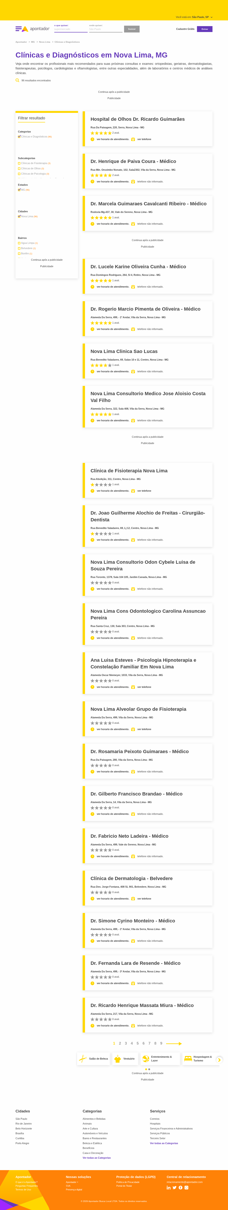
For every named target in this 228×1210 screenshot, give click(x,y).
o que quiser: (61, 25)
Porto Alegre (22, 1143)
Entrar (205, 29)
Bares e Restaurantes (95, 1138)
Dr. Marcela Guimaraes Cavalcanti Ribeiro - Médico (149, 203)
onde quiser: (96, 25)
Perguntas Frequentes (27, 1185)
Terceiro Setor (157, 1138)
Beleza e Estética (92, 1143)
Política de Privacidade (127, 1182)
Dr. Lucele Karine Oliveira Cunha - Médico (138, 266)
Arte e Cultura (90, 1128)
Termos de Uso (23, 1189)
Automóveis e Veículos (95, 1133)
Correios (154, 1119)
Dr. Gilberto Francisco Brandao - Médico (137, 794)
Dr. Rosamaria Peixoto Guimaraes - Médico (140, 751)
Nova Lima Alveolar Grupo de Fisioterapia (138, 709)
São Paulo (21, 1119)
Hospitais (155, 1123)
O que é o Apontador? (27, 1182)
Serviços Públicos (160, 1133)
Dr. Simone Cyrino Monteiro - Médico (133, 921)
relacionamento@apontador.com (185, 1182)
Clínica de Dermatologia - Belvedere (132, 878)
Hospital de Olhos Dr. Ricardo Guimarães (138, 119)
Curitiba (20, 1138)
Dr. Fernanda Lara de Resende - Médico (136, 963)
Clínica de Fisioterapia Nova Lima (129, 470)
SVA (68, 1185)
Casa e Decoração (93, 1153)
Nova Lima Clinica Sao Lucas (124, 351)
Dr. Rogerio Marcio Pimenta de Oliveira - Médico (146, 309)
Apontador (21, 42)
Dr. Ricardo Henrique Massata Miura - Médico (142, 1005)
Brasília (20, 1133)
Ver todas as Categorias (97, 1158)
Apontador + (72, 1182)
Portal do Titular (124, 1185)
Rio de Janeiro (24, 1123)
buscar (132, 29)
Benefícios (88, 1148)
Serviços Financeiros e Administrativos (171, 1128)
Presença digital (74, 1189)
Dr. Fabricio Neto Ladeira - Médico (129, 836)
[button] (146, 1069)
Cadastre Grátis (185, 29)
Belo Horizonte (24, 1128)
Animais (87, 1123)
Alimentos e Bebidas (94, 1119)
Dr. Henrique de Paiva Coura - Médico (133, 161)
